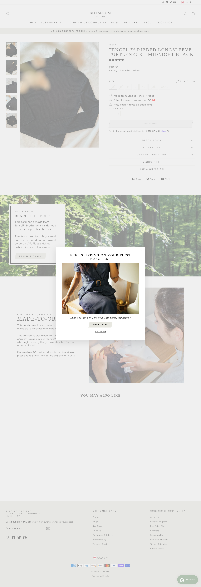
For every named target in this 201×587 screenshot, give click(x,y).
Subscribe (100, 324)
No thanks (100, 331)
